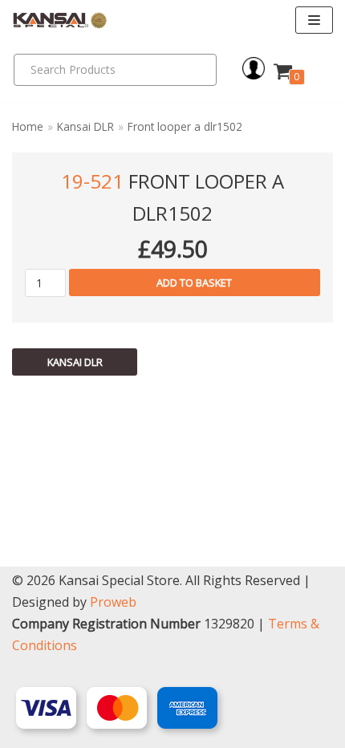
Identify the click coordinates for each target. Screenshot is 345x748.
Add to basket (194, 282)
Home (27, 126)
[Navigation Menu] (314, 20)
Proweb (113, 602)
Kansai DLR (85, 126)
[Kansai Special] (60, 20)
